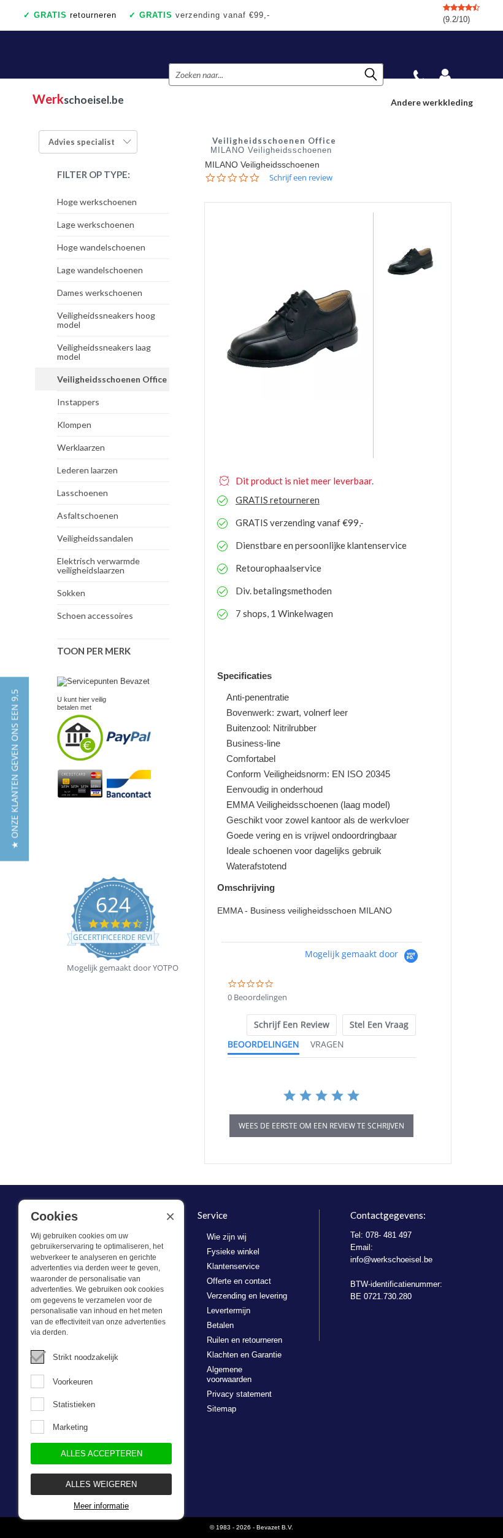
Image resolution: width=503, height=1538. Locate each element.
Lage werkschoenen (95, 224)
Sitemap (221, 1408)
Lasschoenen (82, 492)
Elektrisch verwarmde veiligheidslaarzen (98, 565)
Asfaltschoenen (87, 515)
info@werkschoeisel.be (391, 1259)
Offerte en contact (239, 1281)
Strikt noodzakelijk (85, 1357)
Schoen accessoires (95, 615)
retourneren (75, 15)
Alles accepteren (101, 1453)
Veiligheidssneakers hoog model (106, 320)
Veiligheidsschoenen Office (112, 379)
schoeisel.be (78, 98)
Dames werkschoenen (99, 292)
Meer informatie (101, 1505)
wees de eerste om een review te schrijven (321, 1125)
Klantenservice (233, 1266)
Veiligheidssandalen (95, 538)
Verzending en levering (247, 1295)
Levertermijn (228, 1310)
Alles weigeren (101, 1484)
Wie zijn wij (227, 1236)
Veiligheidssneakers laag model (104, 352)
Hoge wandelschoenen (101, 247)
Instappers (78, 402)
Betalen (220, 1325)
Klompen (74, 424)
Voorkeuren (73, 1381)
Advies (81, 142)
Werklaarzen (81, 447)
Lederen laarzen (87, 470)
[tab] (292, 1025)
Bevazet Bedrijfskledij (95, 54)
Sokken (71, 593)
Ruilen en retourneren (244, 1340)
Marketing (70, 1427)
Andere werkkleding (432, 102)
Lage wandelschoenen (100, 270)
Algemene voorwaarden (229, 1374)
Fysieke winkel (233, 1251)
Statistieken (74, 1404)
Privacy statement (239, 1394)
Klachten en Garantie (244, 1354)
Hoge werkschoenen (97, 201)
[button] (14, 769)
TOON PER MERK (94, 650)
